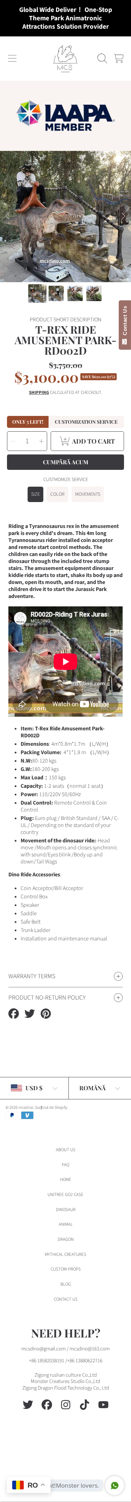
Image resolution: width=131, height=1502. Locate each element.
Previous (7, 216)
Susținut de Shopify (51, 1108)
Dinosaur (65, 1210)
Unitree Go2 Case (65, 1194)
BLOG (65, 1284)
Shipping (39, 393)
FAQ (65, 1165)
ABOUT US (65, 1150)
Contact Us (125, 322)
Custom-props (66, 1269)
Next (123, 216)
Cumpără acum (65, 462)
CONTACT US (66, 1299)
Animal (66, 1224)
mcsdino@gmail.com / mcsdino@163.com (65, 1349)
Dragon (66, 1239)
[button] (12, 58)
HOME (65, 1179)
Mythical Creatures (65, 1254)
